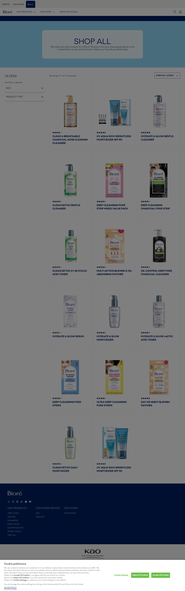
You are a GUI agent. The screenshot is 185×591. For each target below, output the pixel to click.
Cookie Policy (10, 588)
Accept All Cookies (161, 575)
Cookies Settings (121, 575)
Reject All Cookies (140, 575)
